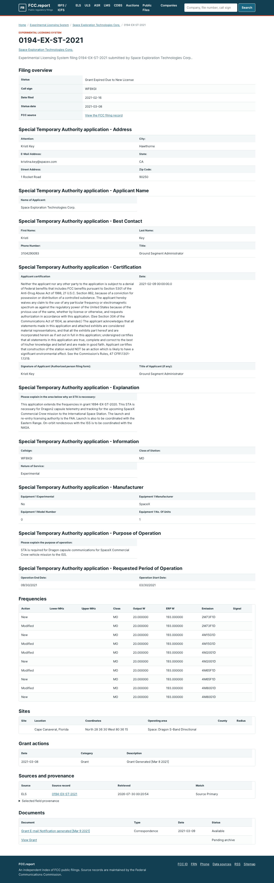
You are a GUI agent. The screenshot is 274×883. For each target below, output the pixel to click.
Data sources (222, 864)
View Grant (29, 840)
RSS (237, 864)
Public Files (147, 7)
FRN (194, 864)
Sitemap (249, 864)
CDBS (118, 5)
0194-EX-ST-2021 (64, 794)
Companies (169, 5)
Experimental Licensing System (49, 24)
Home (22, 24)
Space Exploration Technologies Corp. (96, 24)
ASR (97, 5)
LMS (107, 5)
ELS (78, 5)
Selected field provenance (40, 801)
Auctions (132, 5)
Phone (204, 864)
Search (247, 7)
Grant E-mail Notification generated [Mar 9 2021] (55, 831)
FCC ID (183, 864)
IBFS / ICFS (62, 7)
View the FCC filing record (104, 115)
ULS (87, 5)
